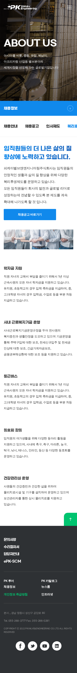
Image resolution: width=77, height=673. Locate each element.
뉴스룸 (45, 586)
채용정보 (11, 108)
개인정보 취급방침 (16, 594)
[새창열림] (20, 646)
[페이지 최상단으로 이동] (70, 519)
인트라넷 (47, 594)
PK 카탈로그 (49, 581)
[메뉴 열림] (69, 7)
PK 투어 (9, 581)
